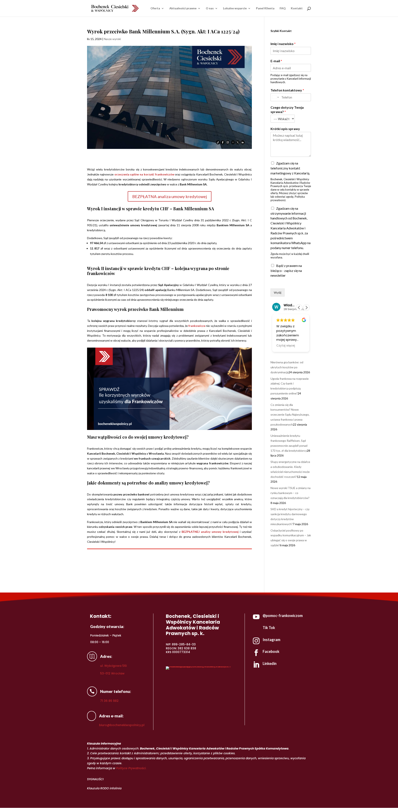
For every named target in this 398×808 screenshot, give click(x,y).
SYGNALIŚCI (95, 779)
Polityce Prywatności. (131, 768)
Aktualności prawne (183, 8)
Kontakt (297, 8)
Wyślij (277, 292)
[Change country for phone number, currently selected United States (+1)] (275, 97)
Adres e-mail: (111, 715)
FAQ (283, 8)
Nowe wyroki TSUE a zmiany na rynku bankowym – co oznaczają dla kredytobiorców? (291, 493)
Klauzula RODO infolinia (104, 788)
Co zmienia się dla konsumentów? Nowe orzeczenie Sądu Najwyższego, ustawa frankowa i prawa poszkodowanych (290, 414)
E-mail (276, 61)
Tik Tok (269, 627)
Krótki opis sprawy (285, 129)
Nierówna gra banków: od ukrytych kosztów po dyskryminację (287, 367)
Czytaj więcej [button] (285, 346)
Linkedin (270, 663)
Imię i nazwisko (283, 44)
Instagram (271, 639)
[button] (306, 307)
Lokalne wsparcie (235, 8)
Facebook (271, 651)
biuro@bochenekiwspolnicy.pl (121, 725)
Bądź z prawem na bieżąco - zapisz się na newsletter (286, 270)
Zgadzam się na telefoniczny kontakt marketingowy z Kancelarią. (290, 168)
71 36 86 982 (109, 701)
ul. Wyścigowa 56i (113, 666)
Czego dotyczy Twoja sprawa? (287, 109)
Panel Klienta (265, 8)
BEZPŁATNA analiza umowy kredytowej (169, 196)
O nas (210, 8)
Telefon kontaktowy (287, 90)
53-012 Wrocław (112, 673)
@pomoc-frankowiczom (283, 615)
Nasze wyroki (112, 39)
